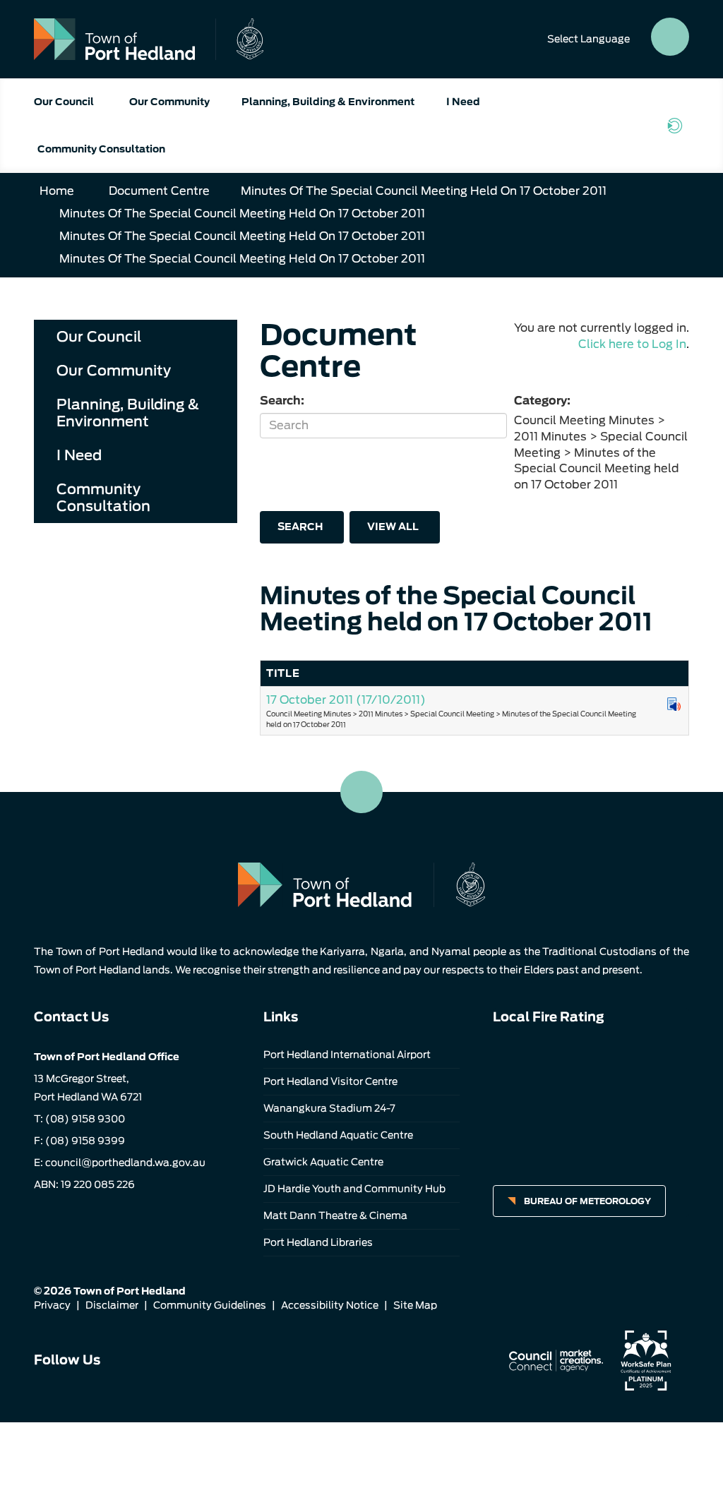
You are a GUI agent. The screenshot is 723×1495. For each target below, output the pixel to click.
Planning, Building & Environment (327, 101)
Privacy (52, 1305)
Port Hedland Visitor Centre (330, 1081)
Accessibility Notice (329, 1305)
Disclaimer (111, 1305)
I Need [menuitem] (79, 455)
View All (393, 526)
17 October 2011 (346, 700)
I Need (463, 101)
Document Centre (159, 191)
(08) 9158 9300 (85, 1118)
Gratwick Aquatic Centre (323, 1161)
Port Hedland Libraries (318, 1242)
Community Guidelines (209, 1305)
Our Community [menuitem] (113, 370)
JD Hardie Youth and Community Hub (354, 1188)
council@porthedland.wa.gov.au (125, 1162)
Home (57, 191)
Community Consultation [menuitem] (103, 498)
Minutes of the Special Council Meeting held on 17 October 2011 (424, 191)
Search (300, 526)
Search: (282, 400)
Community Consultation (101, 149)
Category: (542, 400)
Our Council (64, 101)
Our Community (169, 101)
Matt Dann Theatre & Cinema (335, 1215)
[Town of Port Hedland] (148, 39)
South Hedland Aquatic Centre (338, 1135)
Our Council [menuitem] (98, 336)
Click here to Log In (632, 344)
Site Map (415, 1305)
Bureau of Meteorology (587, 1201)
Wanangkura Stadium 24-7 (329, 1108)
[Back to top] (361, 792)
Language (588, 38)
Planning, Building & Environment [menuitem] (127, 413)
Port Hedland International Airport (347, 1054)
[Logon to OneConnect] (678, 125)
